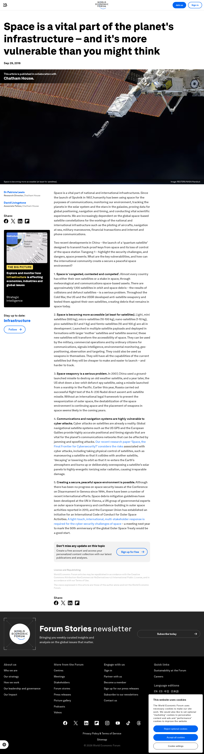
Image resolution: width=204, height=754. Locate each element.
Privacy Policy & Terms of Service (102, 733)
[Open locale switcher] (4, 744)
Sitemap (102, 739)
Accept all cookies (176, 737)
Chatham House (18, 78)
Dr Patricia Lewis (14, 192)
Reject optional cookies (175, 729)
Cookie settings (175, 746)
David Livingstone (15, 202)
